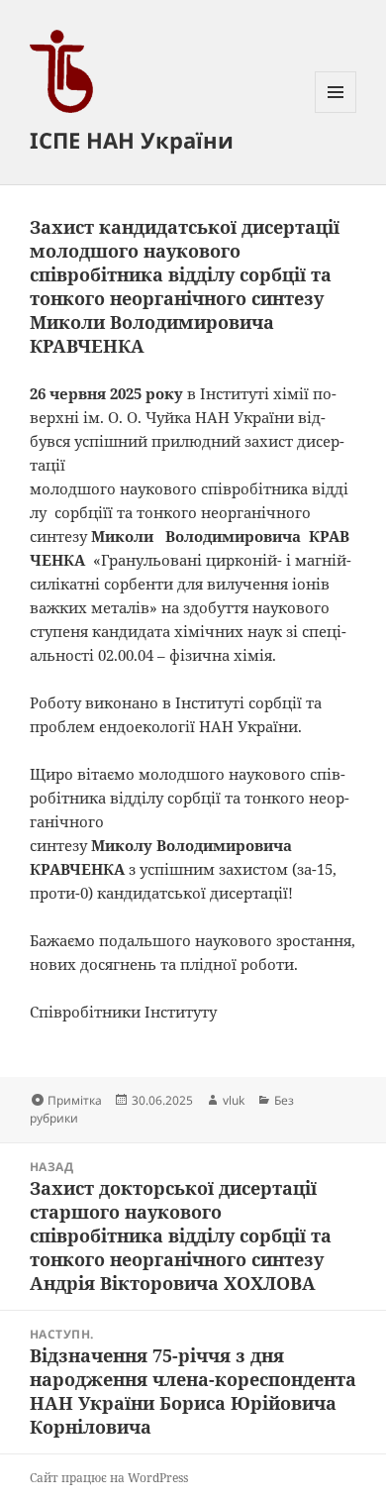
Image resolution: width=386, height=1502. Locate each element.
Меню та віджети (336, 112)
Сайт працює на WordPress (109, 1477)
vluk (233, 1100)
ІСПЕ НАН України (132, 140)
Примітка (75, 1100)
